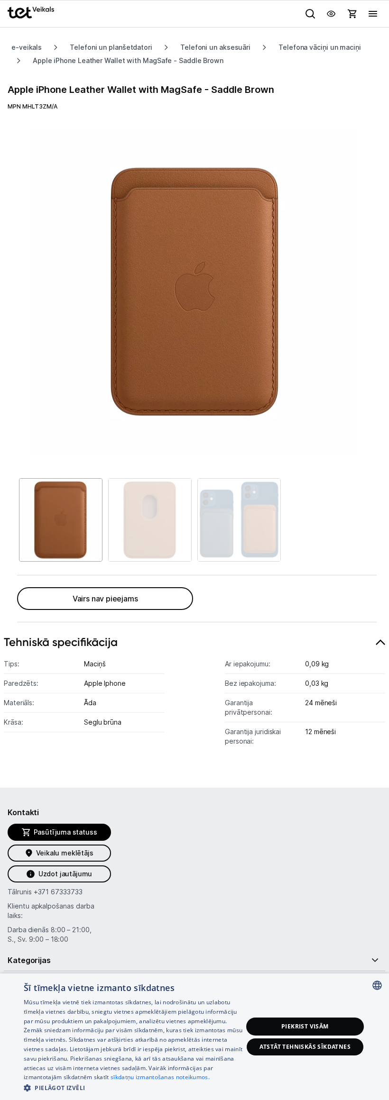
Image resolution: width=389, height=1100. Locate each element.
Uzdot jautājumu (65, 874)
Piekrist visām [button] (305, 1026)
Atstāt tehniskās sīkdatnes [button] (305, 1047)
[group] (194, 291)
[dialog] (194, 1036)
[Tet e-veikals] (31, 12)
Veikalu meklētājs (64, 853)
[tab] (194, 696)
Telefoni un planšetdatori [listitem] (111, 47)
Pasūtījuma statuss (65, 832)
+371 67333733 (58, 892)
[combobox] (377, 985)
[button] (133, 1087)
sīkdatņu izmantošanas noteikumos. (160, 1077)
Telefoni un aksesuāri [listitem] (215, 47)
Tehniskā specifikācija (61, 642)
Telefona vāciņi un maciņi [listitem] (319, 47)
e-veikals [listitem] (26, 47)
